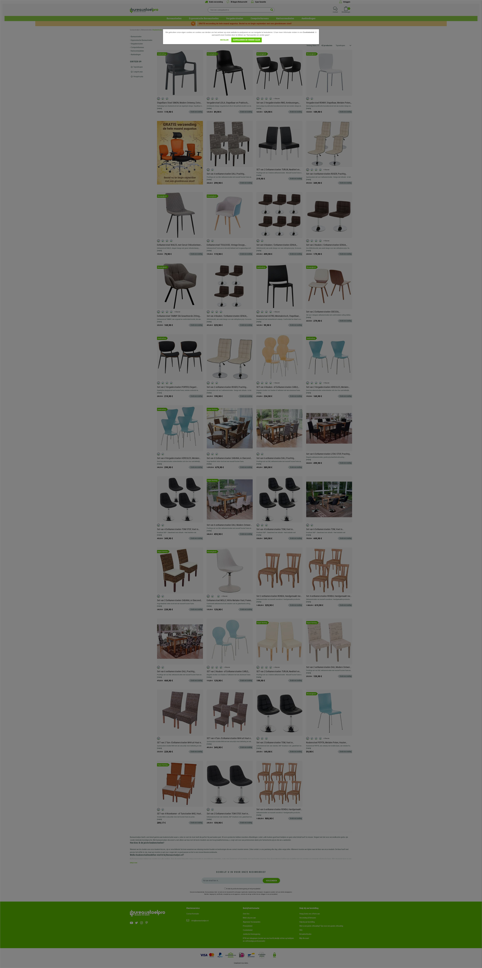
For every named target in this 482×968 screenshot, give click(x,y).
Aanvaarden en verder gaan (246, 40)
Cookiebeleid (308, 32)
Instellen (224, 40)
